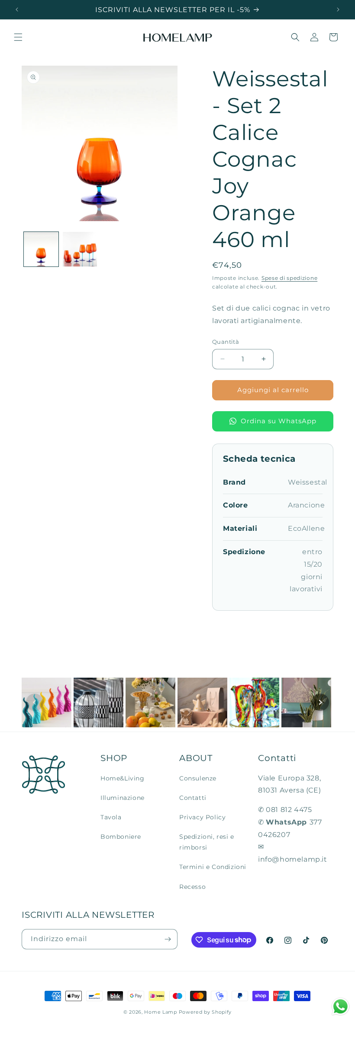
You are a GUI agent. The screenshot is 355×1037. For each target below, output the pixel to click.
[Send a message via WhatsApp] (340, 1006)
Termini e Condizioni (212, 867)
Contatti (193, 798)
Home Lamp (160, 1012)
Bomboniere (120, 836)
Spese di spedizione (289, 278)
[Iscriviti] (167, 939)
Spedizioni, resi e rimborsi (206, 842)
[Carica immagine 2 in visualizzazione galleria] (80, 249)
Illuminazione (122, 798)
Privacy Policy (202, 817)
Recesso (192, 887)
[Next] (320, 702)
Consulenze (197, 778)
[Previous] (34, 702)
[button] (18, 37)
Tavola (111, 817)
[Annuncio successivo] (338, 9)
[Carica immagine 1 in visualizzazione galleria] (41, 249)
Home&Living (122, 778)
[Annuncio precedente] (16, 9)
